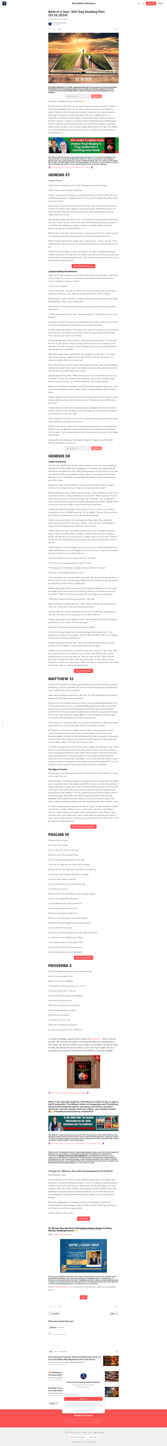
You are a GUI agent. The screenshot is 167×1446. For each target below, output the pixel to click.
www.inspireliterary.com (63, 1287)
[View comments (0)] (55, 29)
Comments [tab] (52, 1327)
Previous (56, 1314)
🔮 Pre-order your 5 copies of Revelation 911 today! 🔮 (70, 167)
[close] (102, 1373)
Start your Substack (78, 1437)
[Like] (50, 29)
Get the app (93, 1437)
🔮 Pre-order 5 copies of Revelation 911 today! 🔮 (68, 1092)
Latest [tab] (56, 1351)
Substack (74, 1442)
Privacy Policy (98, 1405)
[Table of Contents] (2, 723)
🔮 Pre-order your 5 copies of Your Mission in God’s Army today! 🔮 (76, 1143)
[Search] (139, 3)
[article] (83, 1362)
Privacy (84, 1432)
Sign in (161, 3)
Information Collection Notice (82, 1405)
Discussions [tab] (63, 1351)
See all (52, 1403)
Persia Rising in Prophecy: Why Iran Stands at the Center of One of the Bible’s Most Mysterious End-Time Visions (74, 1358)
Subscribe (151, 3)
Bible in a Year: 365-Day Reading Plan (73, 1156)
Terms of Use (93, 1403)
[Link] (45, 174)
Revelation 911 (96, 1039)
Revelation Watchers (59, 23)
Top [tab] (50, 1351)
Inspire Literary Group (91, 1228)
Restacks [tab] (61, 1327)
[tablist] (56, 1327)
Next (112, 1314)
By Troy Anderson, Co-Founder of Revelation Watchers (66, 1362)
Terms (90, 1432)
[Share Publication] (143, 3)
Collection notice (98, 1432)
